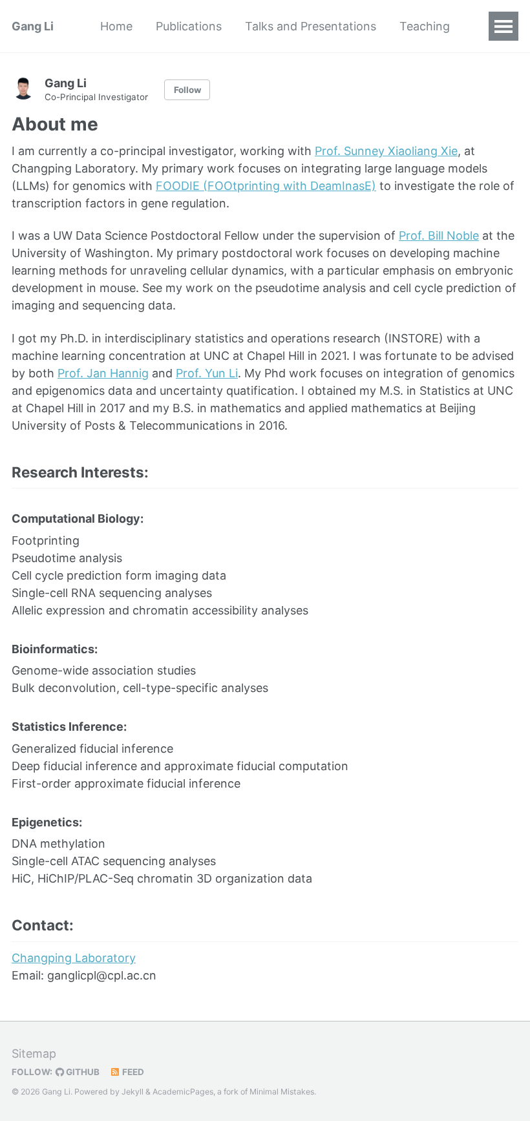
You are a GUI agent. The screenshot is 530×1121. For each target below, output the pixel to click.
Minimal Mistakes (281, 1091)
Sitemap (34, 1053)
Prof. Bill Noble (439, 235)
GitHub (82, 1072)
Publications (189, 26)
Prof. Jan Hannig (103, 373)
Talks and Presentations (310, 26)
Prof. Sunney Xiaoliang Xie (386, 151)
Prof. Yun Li (207, 373)
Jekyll (132, 1091)
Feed (132, 1072)
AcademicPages (183, 1091)
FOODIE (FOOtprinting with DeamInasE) (266, 186)
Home (116, 26)
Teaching (424, 26)
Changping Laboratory (74, 958)
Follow (187, 90)
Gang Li (33, 26)
